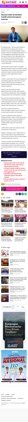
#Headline (12, 291)
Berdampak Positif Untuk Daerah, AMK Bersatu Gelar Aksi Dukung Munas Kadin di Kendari (14, 164)
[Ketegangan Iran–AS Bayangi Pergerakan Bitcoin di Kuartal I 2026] (5, 262)
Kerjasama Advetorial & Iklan (8, 398)
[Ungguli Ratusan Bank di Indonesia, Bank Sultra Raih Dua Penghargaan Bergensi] (21, 232)
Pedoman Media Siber (7, 396)
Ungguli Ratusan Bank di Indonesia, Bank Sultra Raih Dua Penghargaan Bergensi (20, 239)
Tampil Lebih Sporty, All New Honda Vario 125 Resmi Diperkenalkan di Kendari (17, 270)
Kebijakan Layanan (6, 400)
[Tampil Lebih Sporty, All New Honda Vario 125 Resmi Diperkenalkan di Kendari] (5, 271)
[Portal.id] (9, 2)
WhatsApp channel (18, 154)
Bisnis (3, 12)
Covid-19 (9, 184)
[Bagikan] (25, 22)
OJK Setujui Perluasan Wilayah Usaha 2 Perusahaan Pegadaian (18, 252)
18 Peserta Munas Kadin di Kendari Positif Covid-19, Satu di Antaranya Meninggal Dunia (15, 170)
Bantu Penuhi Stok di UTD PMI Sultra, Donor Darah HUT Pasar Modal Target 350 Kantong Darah (7, 225)
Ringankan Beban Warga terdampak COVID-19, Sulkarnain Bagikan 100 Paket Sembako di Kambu (6, 239)
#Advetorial (18, 206)
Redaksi (7, 394)
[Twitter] (19, 194)
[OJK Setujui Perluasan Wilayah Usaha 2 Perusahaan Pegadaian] (5, 253)
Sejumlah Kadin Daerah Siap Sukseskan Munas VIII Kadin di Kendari (13, 175)
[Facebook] (17, 194)
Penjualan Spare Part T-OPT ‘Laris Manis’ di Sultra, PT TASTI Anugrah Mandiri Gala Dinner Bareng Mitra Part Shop (17, 289)
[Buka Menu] (23, 2)
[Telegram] (22, 194)
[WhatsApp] (25, 194)
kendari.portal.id (4, 22)
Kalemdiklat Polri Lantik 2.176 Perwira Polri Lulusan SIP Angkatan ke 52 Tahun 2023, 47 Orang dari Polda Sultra (7, 210)
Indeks (13, 394)
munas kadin (17, 184)
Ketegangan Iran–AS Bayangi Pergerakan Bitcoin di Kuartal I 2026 (17, 261)
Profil (2, 394)
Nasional (4, 206)
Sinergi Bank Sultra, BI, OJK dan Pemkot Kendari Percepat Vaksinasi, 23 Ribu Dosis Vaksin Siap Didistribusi (21, 225)
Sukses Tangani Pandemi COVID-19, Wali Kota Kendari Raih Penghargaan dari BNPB (21, 210)
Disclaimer (20, 398)
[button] (20, 2)
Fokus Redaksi (5, 234)
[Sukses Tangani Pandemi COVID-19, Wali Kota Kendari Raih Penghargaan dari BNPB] (21, 204)
